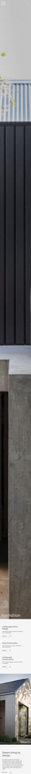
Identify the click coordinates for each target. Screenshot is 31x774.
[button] (28, 3)
